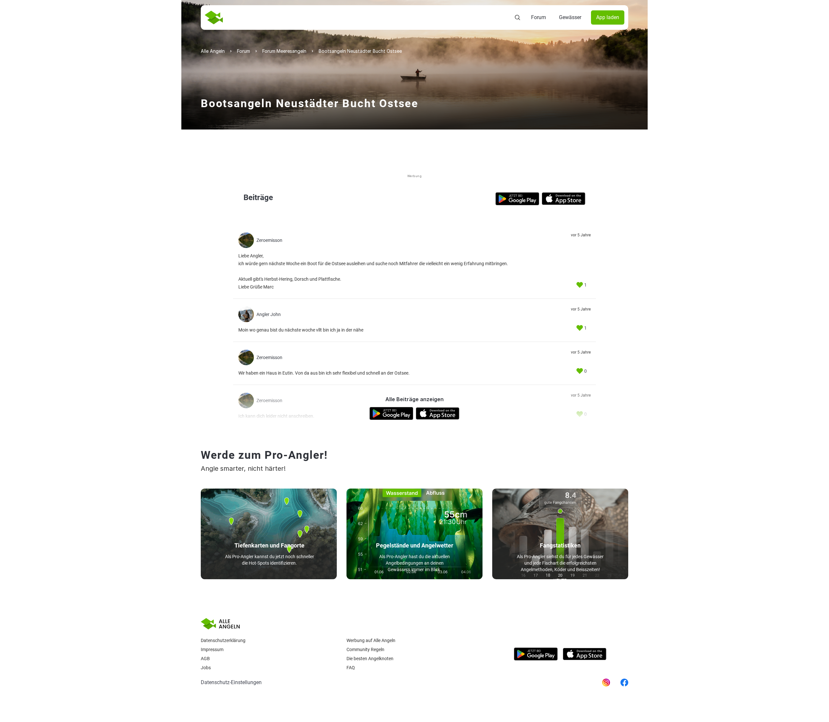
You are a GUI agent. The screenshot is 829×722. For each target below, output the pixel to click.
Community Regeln (365, 649)
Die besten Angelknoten (369, 658)
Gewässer (570, 17)
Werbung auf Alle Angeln (370, 640)
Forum (538, 17)
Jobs (206, 667)
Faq (350, 667)
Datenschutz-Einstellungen (231, 682)
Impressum (212, 649)
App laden (607, 17)
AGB (205, 658)
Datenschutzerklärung (223, 640)
